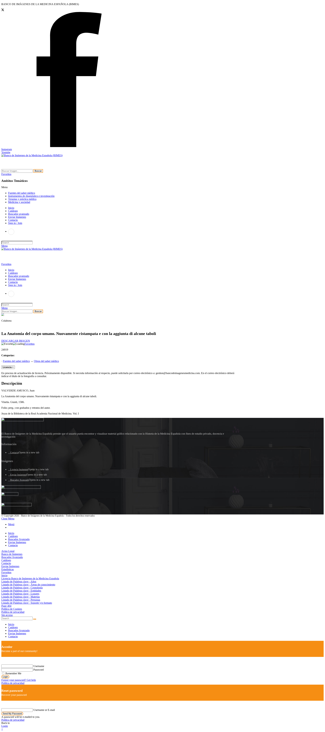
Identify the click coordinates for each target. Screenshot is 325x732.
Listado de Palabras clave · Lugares (20, 593)
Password (38, 669)
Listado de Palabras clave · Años (18, 581)
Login (5, 676)
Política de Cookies (11, 608)
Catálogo (13, 536)
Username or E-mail (44, 709)
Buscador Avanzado (19, 480)
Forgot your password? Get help (18, 680)
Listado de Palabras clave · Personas (20, 599)
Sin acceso (7, 615)
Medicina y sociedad (19, 202)
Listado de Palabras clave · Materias (20, 596)
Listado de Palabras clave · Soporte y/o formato (26, 602)
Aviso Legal (7, 551)
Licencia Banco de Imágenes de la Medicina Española (30, 578)
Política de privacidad (12, 612)
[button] (6, 174)
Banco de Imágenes (11, 554)
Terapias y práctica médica (22, 199)
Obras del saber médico (46, 361)
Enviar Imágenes (18, 475)
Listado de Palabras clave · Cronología (22, 587)
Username (38, 666)
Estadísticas (7, 569)
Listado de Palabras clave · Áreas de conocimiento (28, 584)
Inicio (11, 533)
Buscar (38, 171)
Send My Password (12, 713)
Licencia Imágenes (19, 469)
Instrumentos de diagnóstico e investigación (31, 196)
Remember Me (13, 673)
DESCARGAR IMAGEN (15, 340)
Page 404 (6, 605)
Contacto (14, 452)
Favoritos (30, 343)
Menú (11, 524)
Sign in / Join (15, 223)
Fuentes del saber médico (21, 193)
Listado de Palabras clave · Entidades (21, 590)
